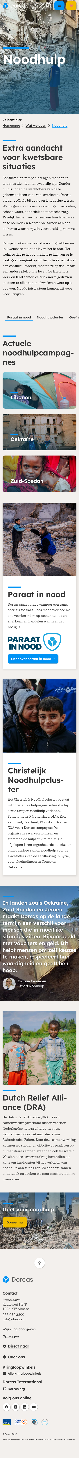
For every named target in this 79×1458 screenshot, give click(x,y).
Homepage (11, 125)
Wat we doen (36, 125)
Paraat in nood (19, 317)
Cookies (71, 1439)
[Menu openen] (59, 5)
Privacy (6, 1439)
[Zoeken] (49, 6)
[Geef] (71, 5)
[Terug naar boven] (39, 1263)
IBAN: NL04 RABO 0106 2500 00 (50, 1439)
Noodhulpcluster (50, 317)
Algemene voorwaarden (22, 1439)
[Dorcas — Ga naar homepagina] (15, 6)
